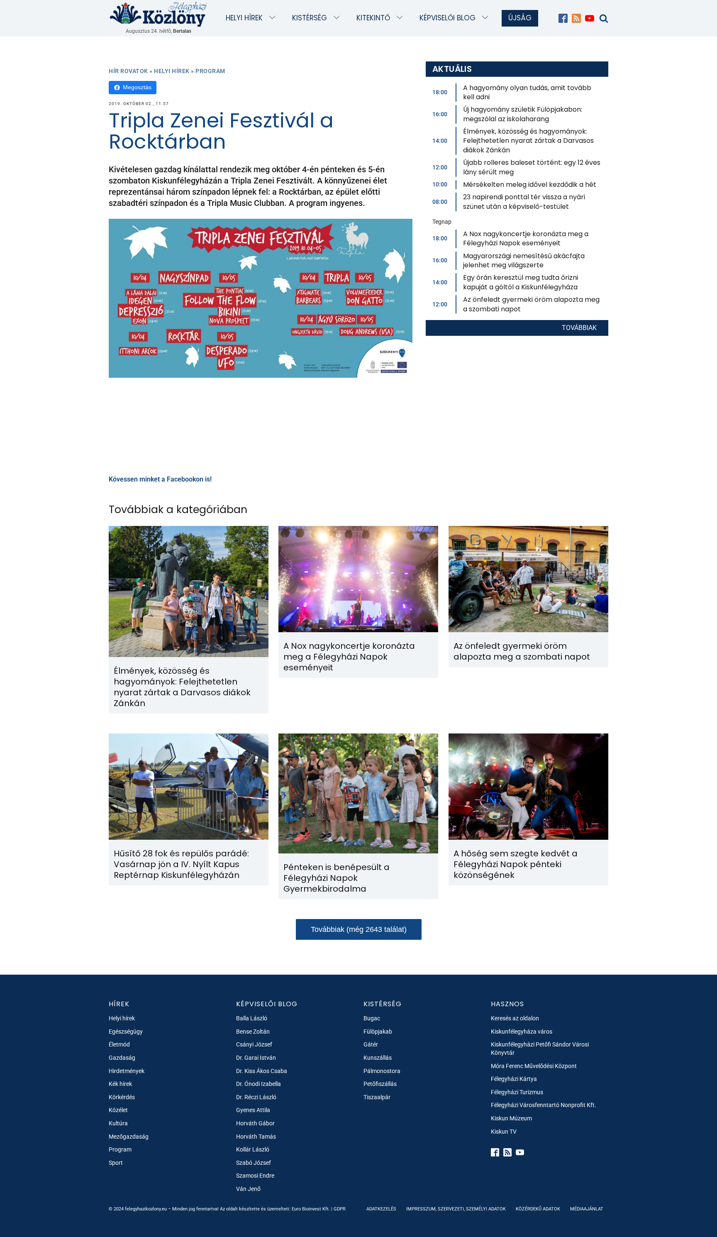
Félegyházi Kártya (514, 1079)
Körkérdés (122, 1097)
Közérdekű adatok (538, 1209)
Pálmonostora (381, 1071)
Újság (520, 18)
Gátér (370, 1044)
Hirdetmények (126, 1071)
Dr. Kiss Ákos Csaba (261, 1071)
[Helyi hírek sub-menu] (274, 18)
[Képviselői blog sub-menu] (487, 18)
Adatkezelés (381, 1209)
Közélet (118, 1110)
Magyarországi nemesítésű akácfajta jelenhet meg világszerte (524, 260)
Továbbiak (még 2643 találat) (359, 929)
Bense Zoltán (253, 1031)
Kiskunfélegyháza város (521, 1031)
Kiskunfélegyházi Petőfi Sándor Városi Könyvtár (540, 1048)
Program (210, 71)
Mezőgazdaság (129, 1136)
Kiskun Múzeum (511, 1118)
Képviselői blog (447, 18)
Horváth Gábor (255, 1123)
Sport (116, 1162)
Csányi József (254, 1044)
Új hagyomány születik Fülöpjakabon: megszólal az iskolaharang (522, 114)
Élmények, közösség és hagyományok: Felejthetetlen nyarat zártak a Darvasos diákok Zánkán (528, 141)
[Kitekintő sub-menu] (401, 18)
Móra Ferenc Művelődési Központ (534, 1066)
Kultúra (118, 1123)
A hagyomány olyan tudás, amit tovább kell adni (527, 92)
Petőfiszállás (380, 1084)
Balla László (251, 1018)
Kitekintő (373, 18)
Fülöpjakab (377, 1031)
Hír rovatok (128, 71)
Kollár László (252, 1149)
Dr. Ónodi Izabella (258, 1084)
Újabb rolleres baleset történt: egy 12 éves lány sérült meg (531, 167)
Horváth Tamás (256, 1136)
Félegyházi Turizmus (517, 1092)
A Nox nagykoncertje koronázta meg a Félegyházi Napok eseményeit (525, 238)
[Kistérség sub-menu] (338, 18)
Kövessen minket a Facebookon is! (160, 479)
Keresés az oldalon (515, 1018)
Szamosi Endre (255, 1175)
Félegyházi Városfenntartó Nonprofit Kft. (543, 1105)
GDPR (340, 1209)
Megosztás (137, 87)
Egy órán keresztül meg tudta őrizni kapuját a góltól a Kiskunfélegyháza (520, 282)
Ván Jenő (248, 1189)
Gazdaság (122, 1057)
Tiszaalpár (376, 1097)
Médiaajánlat (586, 1209)
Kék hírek (120, 1084)
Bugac (371, 1018)
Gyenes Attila (253, 1110)
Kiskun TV (504, 1131)
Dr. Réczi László (256, 1097)
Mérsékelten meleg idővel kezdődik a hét (529, 184)
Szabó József (253, 1162)
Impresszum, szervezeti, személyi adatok (456, 1209)
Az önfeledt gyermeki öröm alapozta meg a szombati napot (531, 304)
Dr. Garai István (256, 1057)
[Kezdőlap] (158, 14)
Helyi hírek (244, 18)
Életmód (119, 1044)
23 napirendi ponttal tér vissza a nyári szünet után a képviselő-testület (524, 201)
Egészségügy (126, 1031)
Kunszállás (377, 1057)
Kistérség (309, 18)
